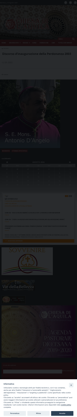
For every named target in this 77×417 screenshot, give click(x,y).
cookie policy (66, 405)
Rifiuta (38, 413)
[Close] (71, 385)
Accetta (62, 413)
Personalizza (14, 413)
